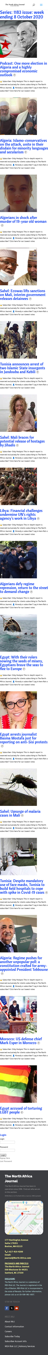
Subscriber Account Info (16, 1341)
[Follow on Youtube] (17, 1308)
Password (4, 1147)
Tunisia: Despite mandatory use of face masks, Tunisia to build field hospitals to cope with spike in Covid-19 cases (23, 886)
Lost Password (6, 1161)
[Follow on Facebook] (7, 1308)
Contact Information (14, 1326)
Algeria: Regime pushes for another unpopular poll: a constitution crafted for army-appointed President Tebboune (24, 964)
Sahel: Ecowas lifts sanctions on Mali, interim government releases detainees (23, 294)
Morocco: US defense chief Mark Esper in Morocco (21, 1040)
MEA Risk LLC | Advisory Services (20, 1346)
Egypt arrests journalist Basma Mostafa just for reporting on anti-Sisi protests (24, 739)
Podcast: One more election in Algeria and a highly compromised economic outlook (23, 69)
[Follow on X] (12, 1308)
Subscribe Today (12, 1336)
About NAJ (10, 1321)
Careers (8, 1331)
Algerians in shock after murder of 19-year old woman (23, 220)
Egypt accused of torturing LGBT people (21, 1110)
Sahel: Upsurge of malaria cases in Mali (20, 813)
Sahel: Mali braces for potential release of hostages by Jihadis (22, 441)
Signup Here (5, 1158)
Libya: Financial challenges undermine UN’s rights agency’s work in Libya (21, 514)
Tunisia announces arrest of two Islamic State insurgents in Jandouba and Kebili (22, 368)
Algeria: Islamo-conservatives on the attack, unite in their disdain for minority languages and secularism (24, 146)
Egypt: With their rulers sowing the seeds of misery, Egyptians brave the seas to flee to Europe (21, 663)
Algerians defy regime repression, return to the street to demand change (24, 587)
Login (2, 1139)
